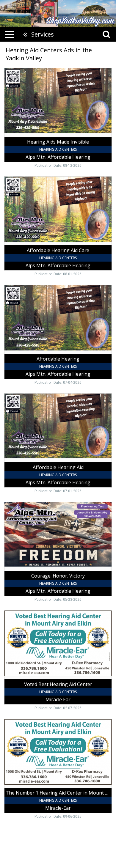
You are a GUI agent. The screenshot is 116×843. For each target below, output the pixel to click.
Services (42, 34)
